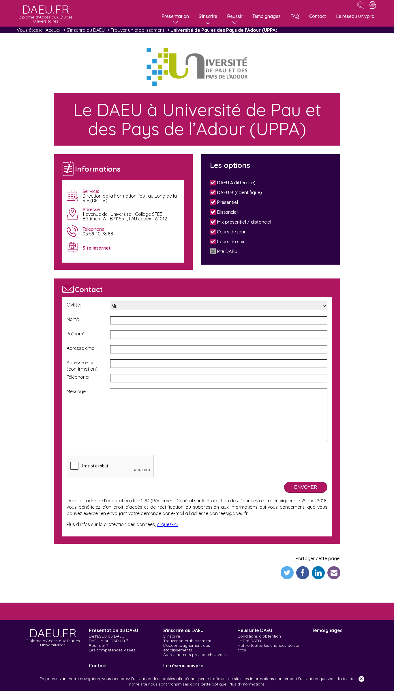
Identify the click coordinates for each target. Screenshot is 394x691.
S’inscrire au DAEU (86, 30)
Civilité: (74, 305)
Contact (317, 16)
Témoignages (266, 16)
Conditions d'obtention (259, 636)
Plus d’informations (246, 684)
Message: (77, 391)
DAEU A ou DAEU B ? (108, 640)
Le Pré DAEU (249, 640)
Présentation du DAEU (113, 630)
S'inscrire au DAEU (183, 630)
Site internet (96, 248)
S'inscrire (208, 16)
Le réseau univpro (355, 16)
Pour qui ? (98, 645)
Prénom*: (76, 334)
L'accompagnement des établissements (186, 648)
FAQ (294, 16)
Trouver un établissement (137, 30)
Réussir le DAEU (254, 630)
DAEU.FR (53, 636)
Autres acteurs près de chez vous (195, 654)
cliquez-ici (167, 524)
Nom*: (73, 319)
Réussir (235, 16)
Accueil (53, 30)
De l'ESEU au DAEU (107, 636)
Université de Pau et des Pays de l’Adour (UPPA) (223, 30)
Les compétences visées (112, 650)
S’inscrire (171, 636)
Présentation (175, 16)
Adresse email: (82, 348)
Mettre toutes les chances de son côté (269, 648)
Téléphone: (78, 377)
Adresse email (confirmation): (82, 366)
